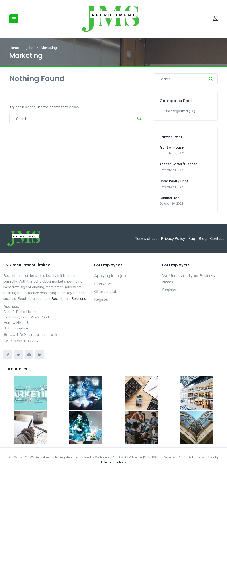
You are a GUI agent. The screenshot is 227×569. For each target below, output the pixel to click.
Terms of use (146, 238)
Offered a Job (105, 291)
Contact (217, 238)
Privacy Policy (173, 238)
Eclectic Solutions (113, 462)
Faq (191, 238)
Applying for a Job (110, 275)
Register (101, 299)
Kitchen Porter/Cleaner (178, 164)
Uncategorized (176, 111)
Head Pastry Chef (174, 181)
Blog (203, 238)
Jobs (29, 47)
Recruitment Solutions (68, 298)
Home (14, 47)
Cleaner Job (170, 198)
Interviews (103, 283)
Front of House (172, 147)
